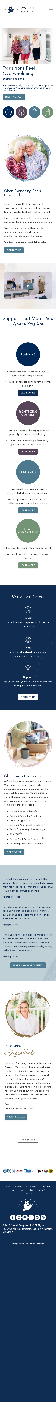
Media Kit (41, 1190)
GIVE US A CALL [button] (14, 97)
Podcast (22, 1190)
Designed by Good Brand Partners (28, 1243)
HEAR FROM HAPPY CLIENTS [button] (28, 965)
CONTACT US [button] (14, 250)
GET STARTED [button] (14, 852)
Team (13, 1190)
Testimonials (45, 1186)
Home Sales (31, 1186)
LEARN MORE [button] (28, 392)
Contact (28, 1193)
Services (18, 1186)
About (8, 1186)
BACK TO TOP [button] (28, 1139)
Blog (32, 1190)
